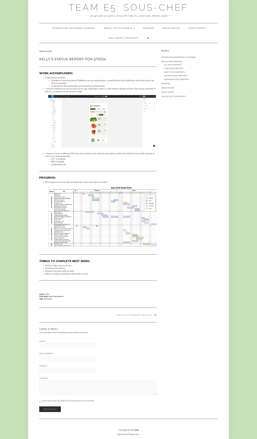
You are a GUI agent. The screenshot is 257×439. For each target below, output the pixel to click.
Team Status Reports (173, 68)
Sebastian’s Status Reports (176, 79)
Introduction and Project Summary (73, 28)
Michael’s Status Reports (175, 75)
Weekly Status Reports (118, 28)
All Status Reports (172, 65)
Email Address (46, 353)
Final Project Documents (123, 38)
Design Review (171, 28)
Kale (137, 430)
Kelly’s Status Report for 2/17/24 (134, 315)
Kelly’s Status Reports (174, 72)
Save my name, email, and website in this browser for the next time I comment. (68, 401)
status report (47, 299)
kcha (47, 294)
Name (42, 341)
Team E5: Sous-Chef (128, 7)
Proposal (149, 28)
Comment (43, 378)
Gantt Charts (197, 28)
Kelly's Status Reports (56, 296)
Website (43, 366)
